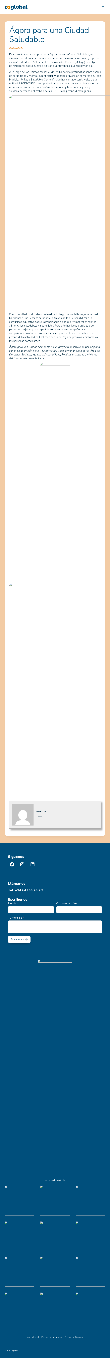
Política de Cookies (73, 1337)
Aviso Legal (33, 1337)
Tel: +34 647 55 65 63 (25, 890)
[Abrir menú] (102, 7)
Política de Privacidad (51, 1337)
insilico (41, 811)
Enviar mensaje (19, 939)
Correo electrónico (67, 903)
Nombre (13, 903)
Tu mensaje (15, 918)
